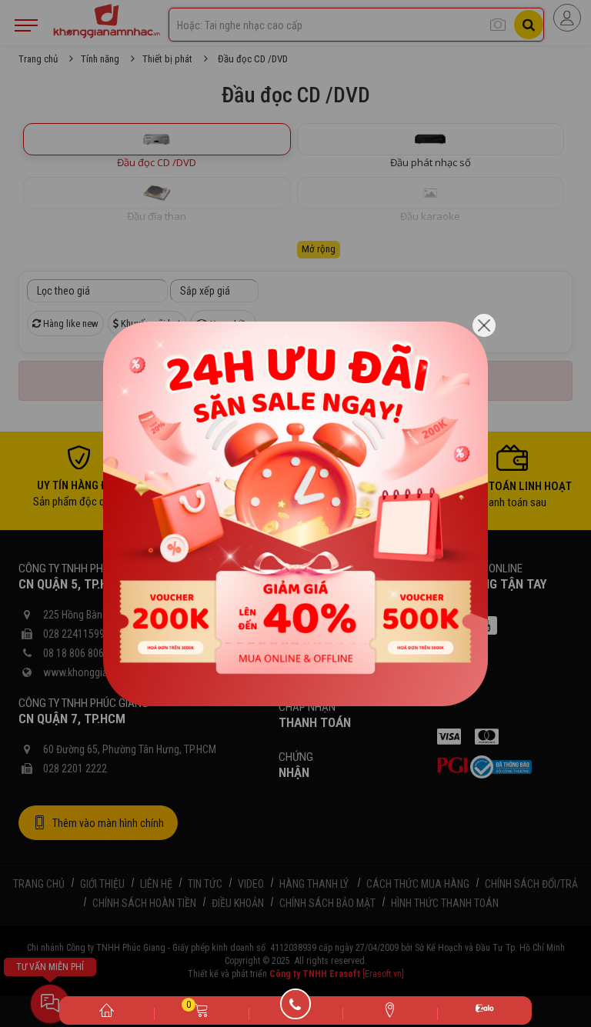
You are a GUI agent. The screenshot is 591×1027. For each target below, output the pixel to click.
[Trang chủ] (106, 1009)
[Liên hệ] (389, 1009)
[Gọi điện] (296, 1009)
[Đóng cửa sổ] (484, 325)
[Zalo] (484, 1010)
